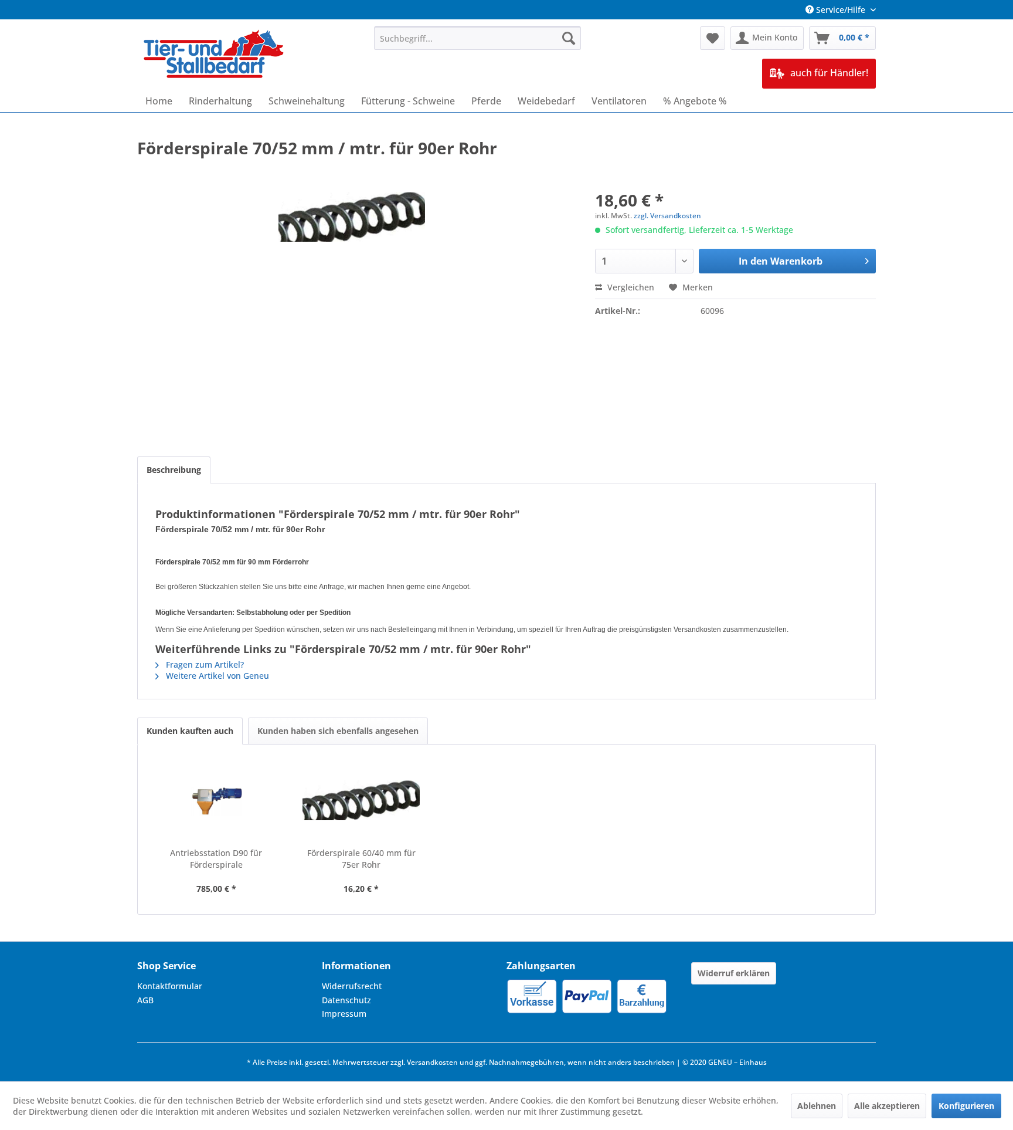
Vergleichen (629, 287)
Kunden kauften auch (190, 730)
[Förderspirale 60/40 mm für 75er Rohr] (362, 800)
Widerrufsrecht (352, 986)
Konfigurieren (966, 1105)
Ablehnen (816, 1105)
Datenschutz (346, 1000)
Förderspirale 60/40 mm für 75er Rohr (361, 858)
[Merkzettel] (712, 38)
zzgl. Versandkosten (667, 216)
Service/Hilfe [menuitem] (841, 9)
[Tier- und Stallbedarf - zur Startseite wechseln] (214, 55)
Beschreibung (174, 469)
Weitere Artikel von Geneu (216, 675)
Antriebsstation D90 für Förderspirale (216, 858)
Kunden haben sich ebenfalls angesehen (338, 730)
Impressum (344, 1013)
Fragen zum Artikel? (204, 664)
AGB (145, 1000)
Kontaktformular (169, 986)
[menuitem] (477, 38)
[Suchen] (568, 38)
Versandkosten (432, 1062)
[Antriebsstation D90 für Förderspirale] (216, 800)
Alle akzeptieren (887, 1105)
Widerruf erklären (734, 973)
